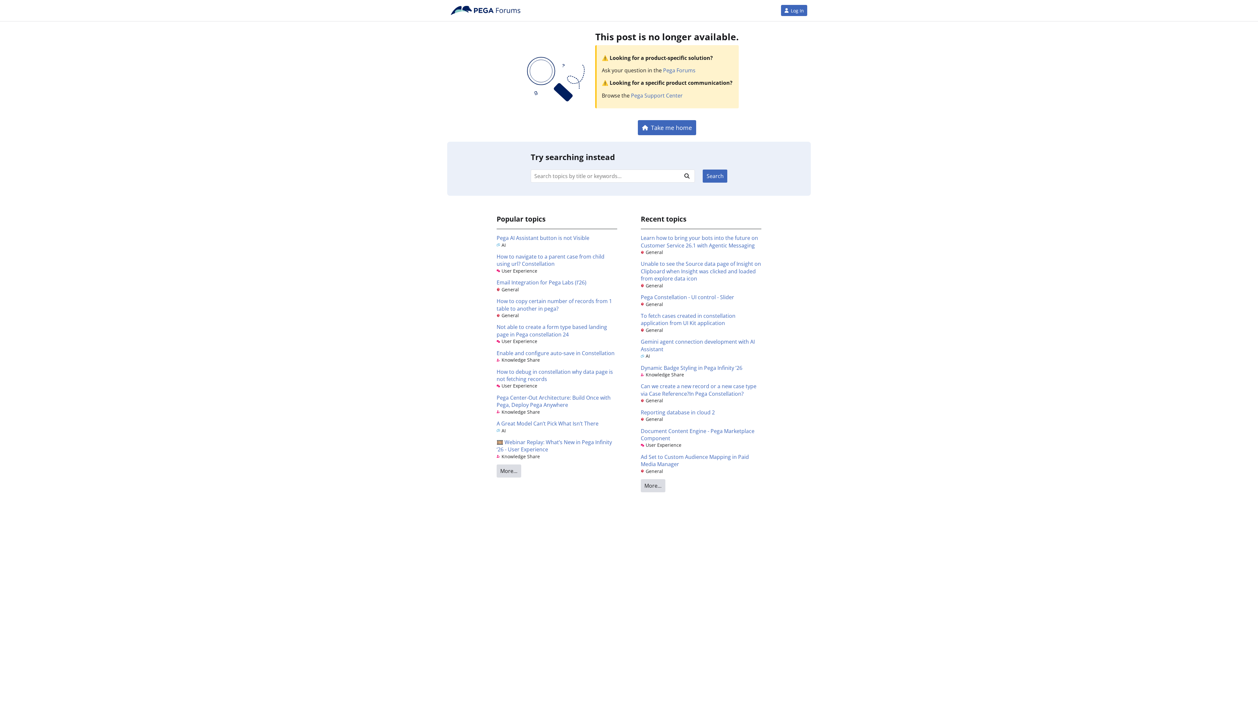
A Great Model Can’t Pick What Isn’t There (548, 423)
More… (508, 471)
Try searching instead (573, 157)
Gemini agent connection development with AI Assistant (698, 345)
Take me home (671, 127)
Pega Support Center (657, 95)
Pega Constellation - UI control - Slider (687, 297)
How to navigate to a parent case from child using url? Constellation (550, 260)
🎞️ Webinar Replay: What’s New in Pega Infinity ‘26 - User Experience (554, 446)
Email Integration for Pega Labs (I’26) (541, 282)
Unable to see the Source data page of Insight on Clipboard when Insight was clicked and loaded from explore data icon (701, 271)
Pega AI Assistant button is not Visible (543, 238)
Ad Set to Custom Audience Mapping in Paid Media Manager (695, 460)
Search (715, 176)
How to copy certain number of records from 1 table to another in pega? (554, 305)
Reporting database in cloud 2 (678, 412)
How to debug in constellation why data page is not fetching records (555, 375)
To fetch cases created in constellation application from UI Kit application (688, 319)
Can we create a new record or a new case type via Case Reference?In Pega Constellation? (698, 390)
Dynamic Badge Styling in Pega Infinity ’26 (691, 368)
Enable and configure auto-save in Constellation (556, 353)
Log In (797, 11)
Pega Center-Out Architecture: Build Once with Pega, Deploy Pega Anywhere (554, 401)
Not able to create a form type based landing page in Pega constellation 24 (552, 330)
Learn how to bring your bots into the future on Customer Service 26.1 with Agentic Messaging (699, 241)
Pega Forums (679, 70)
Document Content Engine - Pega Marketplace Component (697, 434)
